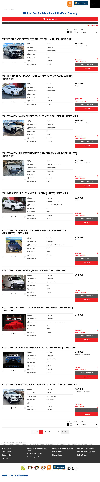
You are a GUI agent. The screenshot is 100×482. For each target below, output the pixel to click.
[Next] (25, 63)
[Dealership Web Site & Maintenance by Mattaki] (95, 476)
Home (3, 9)
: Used (5, 23)
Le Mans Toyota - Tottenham (86, 448)
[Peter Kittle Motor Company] (13, 4)
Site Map (5, 458)
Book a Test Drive (87, 64)
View (68, 29)
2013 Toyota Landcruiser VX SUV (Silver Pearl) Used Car (39, 347)
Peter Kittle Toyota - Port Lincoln (62, 448)
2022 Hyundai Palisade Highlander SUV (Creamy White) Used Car (37, 77)
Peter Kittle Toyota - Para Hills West (36, 449)
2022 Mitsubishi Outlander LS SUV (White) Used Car (35, 193)
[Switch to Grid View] (71, 32)
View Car (87, 68)
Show (75, 29)
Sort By (83, 29)
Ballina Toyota (81, 455)
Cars (7, 9)
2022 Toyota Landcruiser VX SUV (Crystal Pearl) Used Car (40, 116)
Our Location (6, 448)
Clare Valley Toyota (33, 457)
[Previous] (3, 63)
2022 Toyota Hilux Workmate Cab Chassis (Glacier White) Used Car (39, 154)
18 (58, 432)
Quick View (78, 59)
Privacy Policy (7, 455)
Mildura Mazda (57, 455)
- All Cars (12, 9)
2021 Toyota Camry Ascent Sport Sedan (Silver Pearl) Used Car (37, 309)
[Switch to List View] (68, 32)
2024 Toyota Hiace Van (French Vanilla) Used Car (34, 270)
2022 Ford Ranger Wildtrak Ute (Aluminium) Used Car (37, 39)
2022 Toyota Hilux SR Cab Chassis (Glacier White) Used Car (40, 384)
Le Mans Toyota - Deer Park (86, 452)
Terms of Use (6, 452)
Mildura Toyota (57, 452)
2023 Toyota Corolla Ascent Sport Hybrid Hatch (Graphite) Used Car (34, 232)
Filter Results (51, 19)
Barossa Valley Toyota (34, 453)
